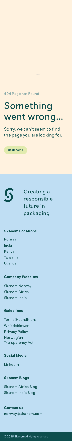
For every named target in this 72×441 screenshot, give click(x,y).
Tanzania (11, 258)
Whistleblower (16, 326)
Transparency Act (19, 342)
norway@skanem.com (23, 413)
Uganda (10, 264)
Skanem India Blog (19, 392)
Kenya (9, 252)
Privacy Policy (16, 331)
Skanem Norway (18, 286)
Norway (10, 240)
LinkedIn (11, 364)
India (8, 246)
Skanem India (15, 298)
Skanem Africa (16, 292)
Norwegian (14, 337)
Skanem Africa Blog (20, 387)
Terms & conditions (20, 319)
